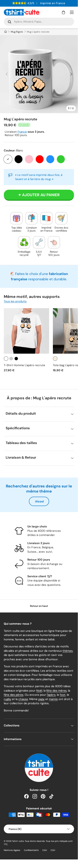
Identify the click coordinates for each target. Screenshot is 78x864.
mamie (53, 699)
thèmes (68, 651)
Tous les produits (15, 301)
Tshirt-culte (18, 841)
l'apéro (51, 695)
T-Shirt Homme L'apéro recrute (24, 365)
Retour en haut (39, 606)
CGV (53, 850)
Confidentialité (31, 850)
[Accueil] (5, 32)
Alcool (39, 501)
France (22, 132)
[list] (39, 74)
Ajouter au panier (41, 194)
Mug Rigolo (17, 31)
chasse (23, 699)
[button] (63, 12)
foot (63, 695)
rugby (7, 699)
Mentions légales (12, 850)
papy (41, 699)
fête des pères (13, 695)
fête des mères (56, 690)
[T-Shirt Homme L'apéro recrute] (26, 331)
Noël (39, 690)
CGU (44, 850)
